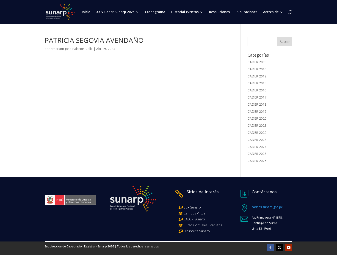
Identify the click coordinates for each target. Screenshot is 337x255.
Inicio (86, 12)
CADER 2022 (257, 132)
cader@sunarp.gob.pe (267, 207)
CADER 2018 (257, 104)
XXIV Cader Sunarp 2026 (115, 12)
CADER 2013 (257, 83)
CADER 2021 (257, 125)
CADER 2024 (257, 147)
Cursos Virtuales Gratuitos (202, 225)
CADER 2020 (257, 118)
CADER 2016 (257, 90)
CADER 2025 (257, 153)
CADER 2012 (257, 76)
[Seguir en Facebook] (270, 247)
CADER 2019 (257, 111)
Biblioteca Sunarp (197, 231)
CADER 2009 (257, 62)
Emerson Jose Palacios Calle (72, 49)
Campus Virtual (194, 213)
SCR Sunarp (192, 207)
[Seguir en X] (279, 247)
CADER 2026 (257, 161)
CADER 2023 (257, 139)
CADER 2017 (257, 97)
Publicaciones (246, 12)
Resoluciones (219, 12)
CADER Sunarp (194, 219)
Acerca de (271, 12)
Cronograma (155, 12)
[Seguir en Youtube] (288, 247)
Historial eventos (185, 12)
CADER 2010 (257, 69)
